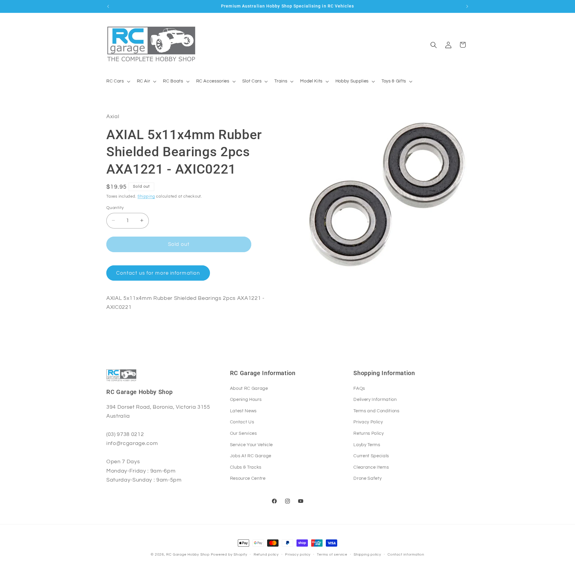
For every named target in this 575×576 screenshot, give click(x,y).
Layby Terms (366, 444)
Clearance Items (371, 467)
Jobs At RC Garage (250, 455)
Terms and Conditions (376, 410)
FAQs (359, 388)
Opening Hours (246, 399)
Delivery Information (375, 399)
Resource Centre (248, 478)
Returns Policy (368, 433)
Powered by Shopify (229, 555)
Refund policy (266, 555)
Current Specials (371, 455)
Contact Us (242, 421)
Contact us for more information (158, 272)
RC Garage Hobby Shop (187, 555)
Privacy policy (298, 555)
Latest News (243, 410)
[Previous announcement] (108, 6)
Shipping (146, 196)
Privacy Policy (368, 421)
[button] (117, 81)
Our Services (243, 433)
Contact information (406, 555)
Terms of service (332, 555)
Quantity (115, 207)
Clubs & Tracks (245, 467)
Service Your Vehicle (251, 444)
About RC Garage (249, 388)
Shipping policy (367, 555)
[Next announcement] (467, 6)
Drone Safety (367, 478)
